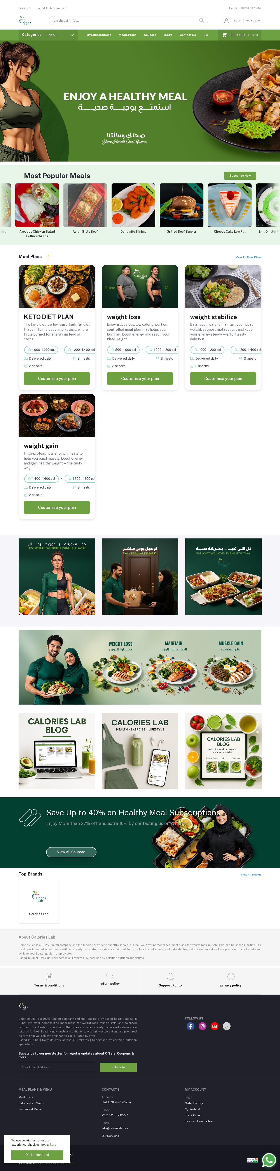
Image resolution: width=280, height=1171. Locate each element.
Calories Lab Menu (31, 1103)
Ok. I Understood (37, 1155)
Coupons (150, 35)
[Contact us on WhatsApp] (269, 1160)
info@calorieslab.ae (115, 1128)
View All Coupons (71, 852)
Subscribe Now (240, 175)
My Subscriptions (98, 35)
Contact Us (188, 35)
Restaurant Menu (30, 1109)
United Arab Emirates (50, 8)
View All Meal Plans (248, 257)
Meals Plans (127, 35)
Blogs (168, 35)
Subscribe (119, 1067)
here (53, 1144)
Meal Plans (26, 1097)
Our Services (110, 1136)
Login (238, 20)
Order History (194, 1103)
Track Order (193, 1115)
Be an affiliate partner (199, 1121)
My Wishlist (192, 1109)
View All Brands (251, 874)
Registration (253, 20)
